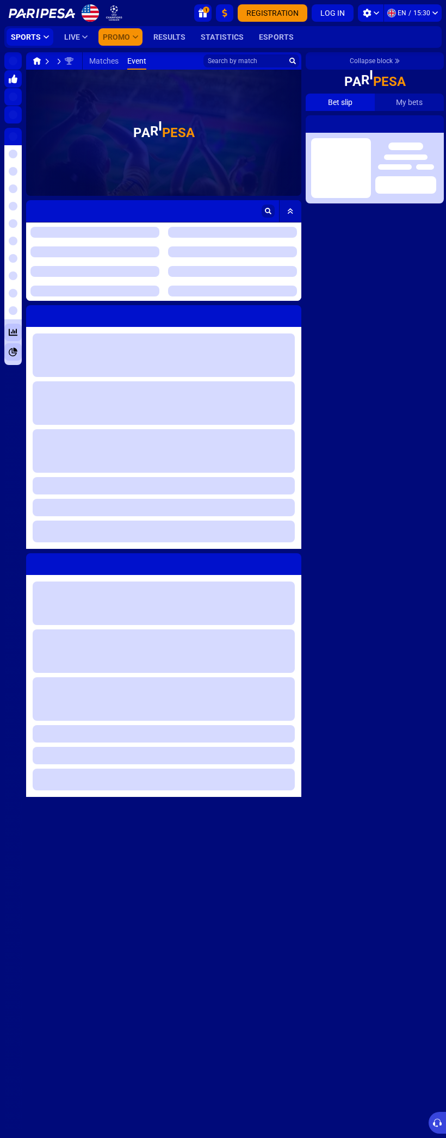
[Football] (57, 61)
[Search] (292, 60)
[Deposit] (224, 13)
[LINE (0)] (37, 61)
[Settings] (370, 13)
